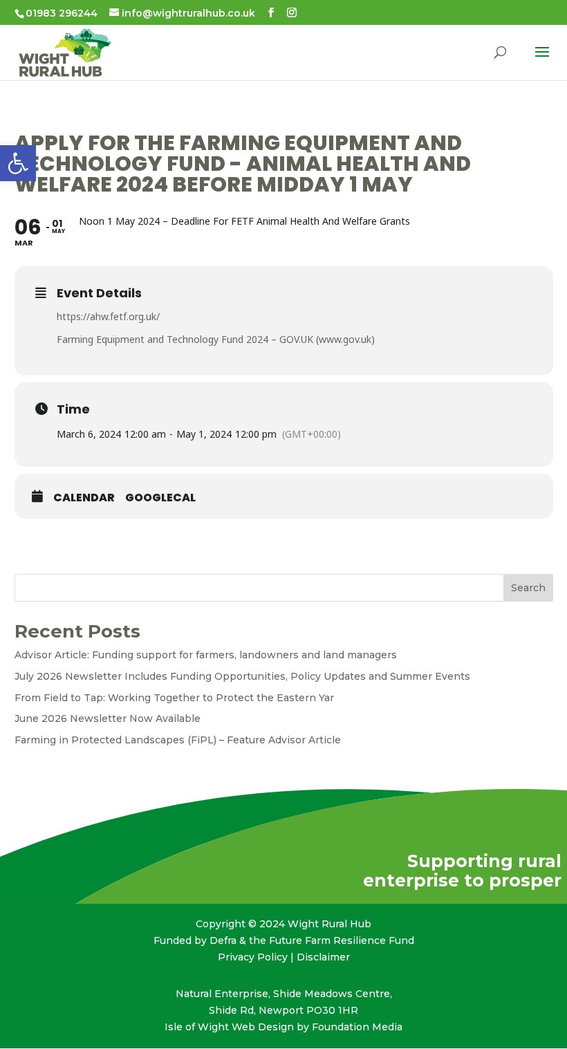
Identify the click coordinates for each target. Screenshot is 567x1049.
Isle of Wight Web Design (229, 1027)
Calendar (84, 498)
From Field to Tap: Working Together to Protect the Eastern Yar (174, 697)
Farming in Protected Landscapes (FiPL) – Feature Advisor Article (178, 740)
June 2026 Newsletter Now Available (108, 718)
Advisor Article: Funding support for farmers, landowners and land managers (206, 655)
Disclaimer (323, 957)
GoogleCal (160, 498)
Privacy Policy (253, 957)
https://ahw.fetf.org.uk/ (108, 316)
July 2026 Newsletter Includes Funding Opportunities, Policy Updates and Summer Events (242, 676)
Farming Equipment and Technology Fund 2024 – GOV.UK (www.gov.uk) (216, 339)
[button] (18, 163)
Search (528, 588)
